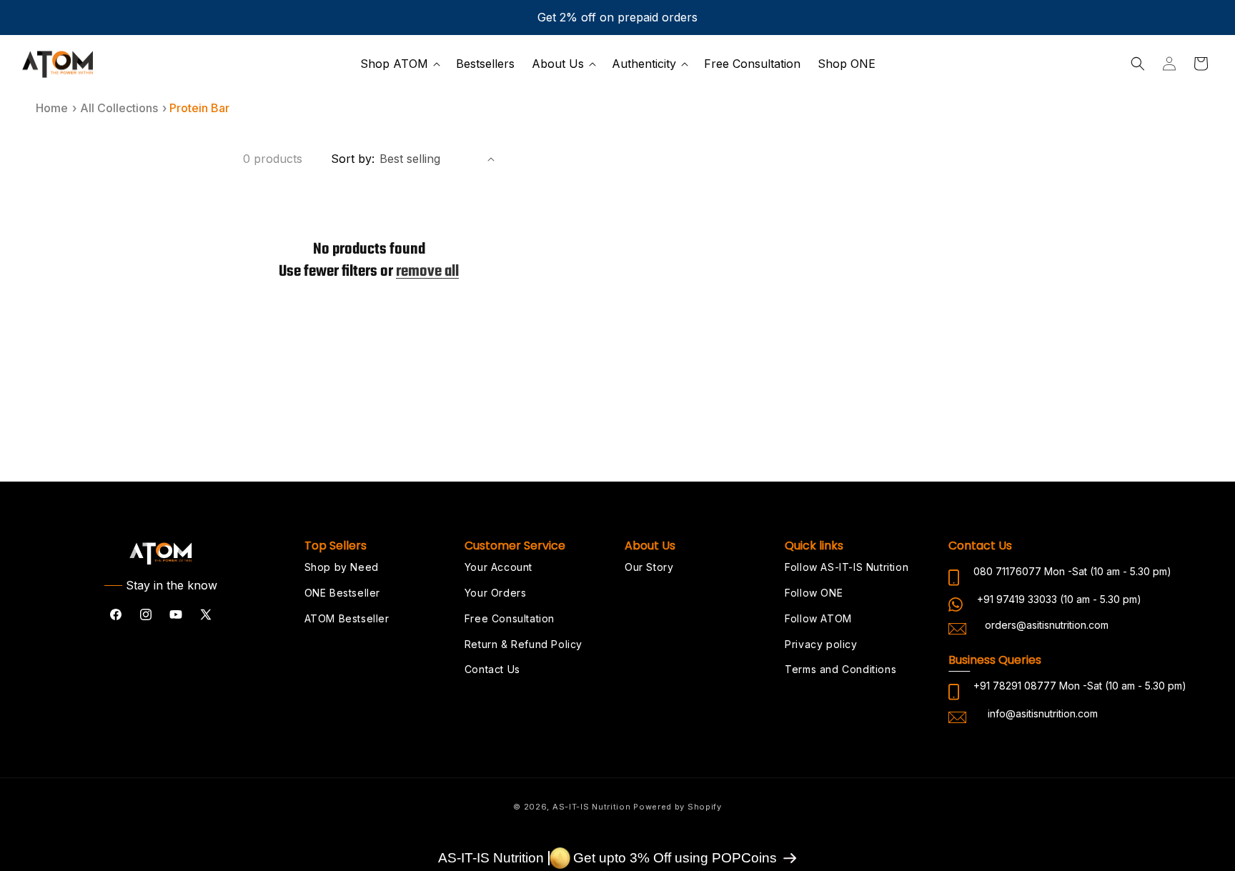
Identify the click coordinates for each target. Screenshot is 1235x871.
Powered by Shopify (677, 807)
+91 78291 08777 (1014, 686)
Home (52, 108)
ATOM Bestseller (347, 618)
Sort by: (353, 158)
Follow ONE (814, 593)
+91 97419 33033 (1017, 599)
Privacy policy (821, 644)
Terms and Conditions (840, 669)
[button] (399, 64)
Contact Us (492, 669)
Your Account (498, 567)
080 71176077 (1007, 571)
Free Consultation (510, 618)
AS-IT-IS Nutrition (591, 807)
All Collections (119, 108)
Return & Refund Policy (523, 644)
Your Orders (496, 593)
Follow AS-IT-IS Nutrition (846, 567)
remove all (427, 272)
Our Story (649, 567)
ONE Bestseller (342, 593)
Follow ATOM (818, 618)
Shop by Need (341, 567)
